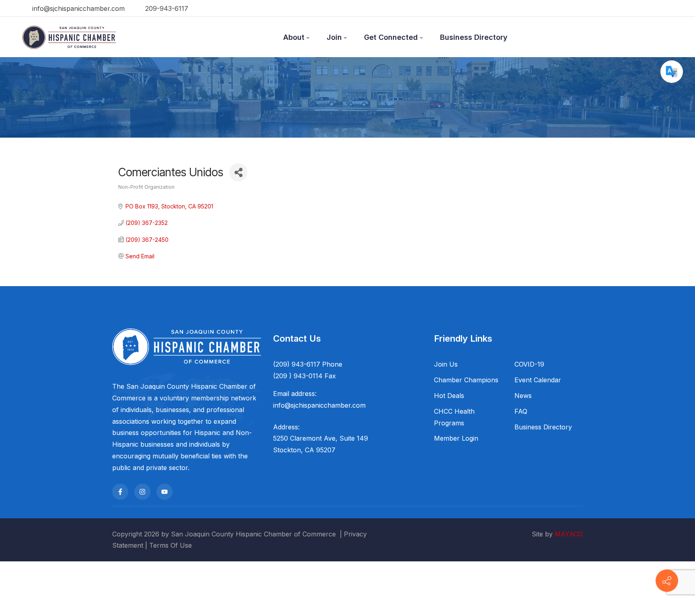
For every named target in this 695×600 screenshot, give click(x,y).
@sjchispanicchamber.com (325, 405)
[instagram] (142, 492)
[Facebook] (120, 492)
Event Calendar (537, 380)
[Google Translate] (671, 71)
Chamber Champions (466, 380)
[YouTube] (164, 492)
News (523, 396)
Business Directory (543, 427)
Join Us (446, 364)
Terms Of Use (170, 545)
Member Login (456, 438)
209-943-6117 (165, 8)
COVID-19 (529, 364)
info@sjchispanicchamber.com (77, 8)
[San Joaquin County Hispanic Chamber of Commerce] (69, 37)
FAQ (520, 411)
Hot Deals (449, 396)
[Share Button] (238, 172)
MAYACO (569, 534)
